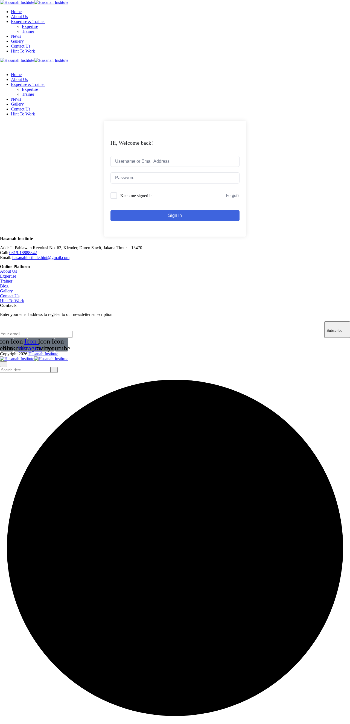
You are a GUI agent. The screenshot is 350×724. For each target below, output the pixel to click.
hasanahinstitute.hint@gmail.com (40, 257)
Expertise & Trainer (28, 21)
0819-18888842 (23, 252)
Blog (4, 286)
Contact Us (20, 46)
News (16, 36)
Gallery (17, 41)
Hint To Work (23, 51)
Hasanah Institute (43, 353)
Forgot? (232, 195)
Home (16, 11)
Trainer (28, 31)
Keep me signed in (136, 195)
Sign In (175, 215)
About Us (19, 16)
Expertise (30, 26)
